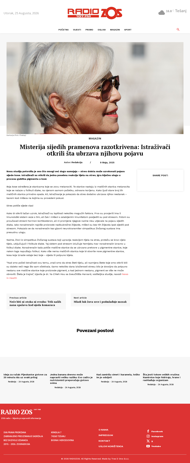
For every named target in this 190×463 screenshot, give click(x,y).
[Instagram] (148, 436)
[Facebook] (146, 183)
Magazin (95, 138)
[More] (174, 183)
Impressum (106, 435)
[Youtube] (148, 446)
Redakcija (77, 162)
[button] (178, 29)
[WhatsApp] (167, 183)
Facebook (157, 431)
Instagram (157, 436)
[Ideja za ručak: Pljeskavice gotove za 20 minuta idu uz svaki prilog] (25, 355)
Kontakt (104, 440)
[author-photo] (5, 381)
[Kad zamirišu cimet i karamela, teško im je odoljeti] (118, 355)
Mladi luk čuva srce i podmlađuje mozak (100, 301)
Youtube (156, 446)
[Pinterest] (160, 183)
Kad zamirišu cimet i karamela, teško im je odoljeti (118, 376)
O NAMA (103, 429)
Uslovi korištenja (111, 446)
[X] (153, 183)
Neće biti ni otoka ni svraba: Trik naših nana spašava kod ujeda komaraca (35, 303)
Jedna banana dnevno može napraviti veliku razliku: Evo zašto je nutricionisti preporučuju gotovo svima (71, 379)
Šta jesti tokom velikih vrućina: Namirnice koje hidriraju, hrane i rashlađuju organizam (161, 377)
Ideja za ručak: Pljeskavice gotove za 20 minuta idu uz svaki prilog (25, 376)
